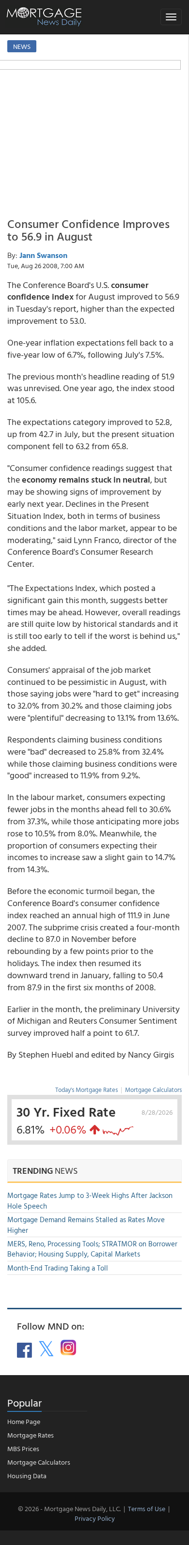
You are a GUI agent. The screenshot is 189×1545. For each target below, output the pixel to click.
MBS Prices (23, 1448)
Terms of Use (146, 1508)
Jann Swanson (43, 255)
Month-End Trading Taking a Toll (57, 1267)
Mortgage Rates (30, 1435)
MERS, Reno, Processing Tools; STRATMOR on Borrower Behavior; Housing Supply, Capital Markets (92, 1248)
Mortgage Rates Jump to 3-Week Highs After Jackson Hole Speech (90, 1200)
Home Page (23, 1421)
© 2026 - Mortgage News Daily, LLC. (69, 1508)
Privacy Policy (95, 1518)
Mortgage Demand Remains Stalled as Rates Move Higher (86, 1224)
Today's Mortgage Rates (86, 1089)
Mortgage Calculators (153, 1089)
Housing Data (27, 1475)
